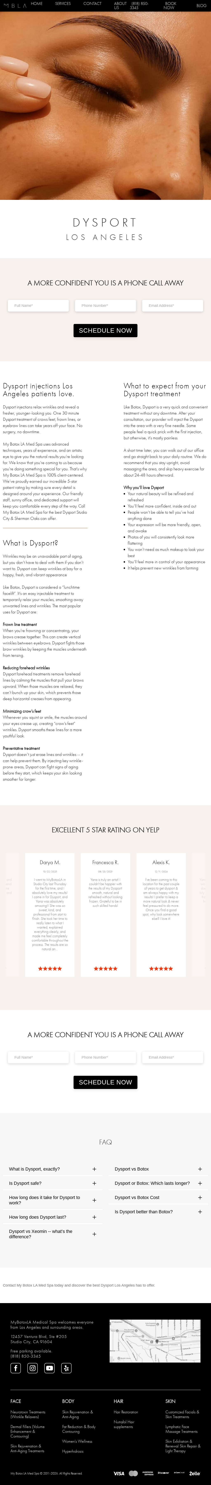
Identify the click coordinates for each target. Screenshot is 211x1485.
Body (68, 1401)
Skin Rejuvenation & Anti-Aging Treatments (27, 1448)
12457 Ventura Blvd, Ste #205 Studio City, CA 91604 (39, 1339)
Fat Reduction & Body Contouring (79, 1429)
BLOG (201, 5)
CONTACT (92, 3)
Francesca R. (105, 862)
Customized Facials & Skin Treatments (182, 1414)
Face (16, 1401)
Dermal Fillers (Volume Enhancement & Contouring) (28, 1431)
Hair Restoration (126, 1412)
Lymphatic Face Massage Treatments (181, 1429)
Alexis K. (161, 862)
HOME (36, 3)
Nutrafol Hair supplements (124, 1424)
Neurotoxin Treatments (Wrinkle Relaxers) (28, 1414)
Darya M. (50, 862)
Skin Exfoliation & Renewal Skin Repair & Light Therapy (182, 1446)
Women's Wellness (77, 1441)
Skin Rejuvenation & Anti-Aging (77, 1414)
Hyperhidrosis (72, 1451)
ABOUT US (120, 5)
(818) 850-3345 (26, 1356)
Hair (118, 1401)
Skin (170, 1401)
